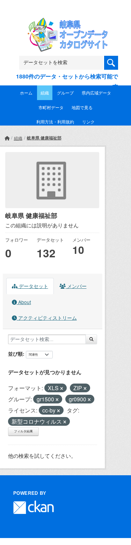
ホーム (26, 93)
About (24, 301)
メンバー (76, 285)
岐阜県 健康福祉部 (44, 138)
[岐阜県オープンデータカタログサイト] (66, 22)
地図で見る (82, 107)
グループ (65, 93)
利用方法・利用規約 (55, 121)
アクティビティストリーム (47, 317)
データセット (32, 285)
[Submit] (91, 339)
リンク (88, 121)
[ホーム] (7, 138)
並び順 (15, 353)
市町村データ (51, 107)
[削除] (61, 388)
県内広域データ (96, 93)
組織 (45, 93)
